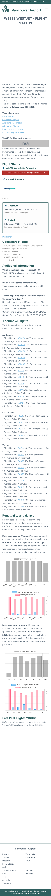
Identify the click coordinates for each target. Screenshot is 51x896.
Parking (29, 870)
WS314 (21, 493)
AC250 (21, 383)
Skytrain (6, 880)
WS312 (21, 487)
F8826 (20, 435)
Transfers (6, 883)
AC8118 (21, 390)
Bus (4, 873)
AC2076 (21, 344)
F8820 (20, 416)
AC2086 (21, 364)
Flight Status (8, 116)
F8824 (20, 429)
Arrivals (5, 857)
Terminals (30, 854)
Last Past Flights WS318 (13, 132)
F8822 (20, 422)
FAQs (28, 860)
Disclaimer (28, 891)
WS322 (21, 506)
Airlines (5, 867)
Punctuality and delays (12, 129)
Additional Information (12, 123)
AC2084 (21, 357)
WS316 (21, 500)
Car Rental (30, 857)
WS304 (21, 467)
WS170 (21, 448)
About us (43, 891)
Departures (7, 860)
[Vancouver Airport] (5, 8)
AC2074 (21, 338)
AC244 (21, 370)
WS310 (21, 480)
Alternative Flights (10, 126)
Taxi (4, 877)
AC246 (21, 377)
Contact (36, 891)
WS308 (21, 474)
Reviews (29, 873)
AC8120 (21, 396)
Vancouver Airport (26, 10)
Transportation (9, 870)
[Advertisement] (25, 54)
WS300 (21, 454)
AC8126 (21, 403)
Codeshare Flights (10, 119)
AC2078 (21, 351)
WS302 (21, 461)
